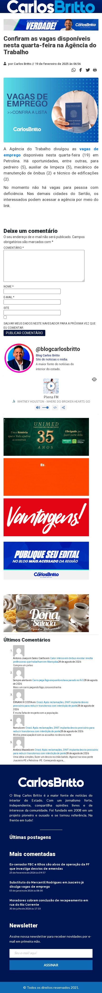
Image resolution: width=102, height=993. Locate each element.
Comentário (14, 247)
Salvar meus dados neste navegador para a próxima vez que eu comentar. (50, 325)
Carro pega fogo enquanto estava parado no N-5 (58, 680)
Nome (9, 286)
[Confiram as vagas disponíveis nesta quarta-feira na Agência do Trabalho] (80, 69)
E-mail (9, 297)
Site (6, 308)
